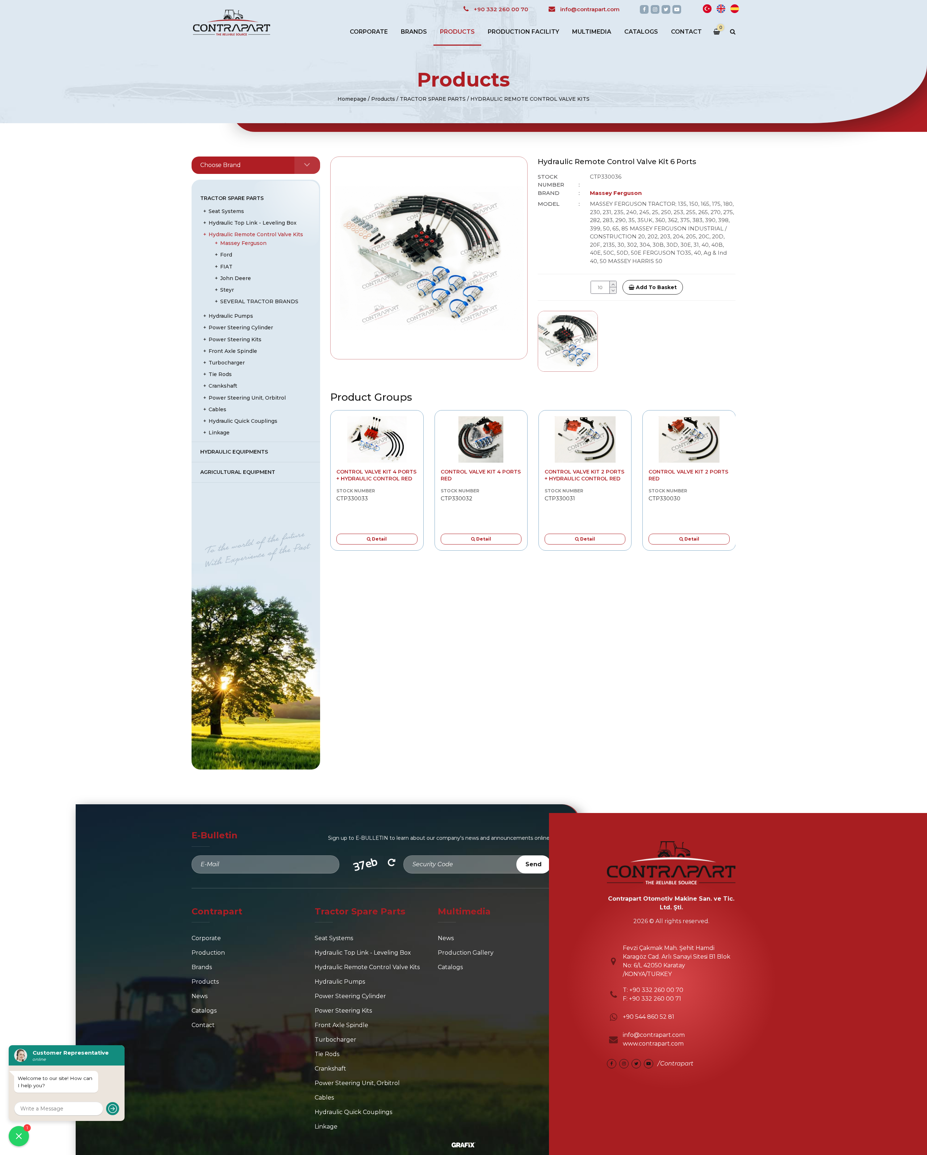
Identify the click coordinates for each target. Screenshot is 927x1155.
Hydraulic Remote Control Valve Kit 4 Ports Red (481, 475)
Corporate (369, 31)
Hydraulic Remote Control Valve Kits (256, 234)
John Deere (235, 278)
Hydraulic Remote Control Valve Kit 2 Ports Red (688, 475)
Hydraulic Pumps (231, 316)
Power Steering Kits (235, 339)
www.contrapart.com (653, 1043)
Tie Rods (220, 374)
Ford (226, 254)
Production (208, 952)
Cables (217, 409)
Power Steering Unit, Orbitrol (247, 398)
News (199, 996)
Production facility (523, 31)
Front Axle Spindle (233, 351)
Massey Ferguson (243, 243)
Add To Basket (655, 287)
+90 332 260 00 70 (655, 990)
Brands (414, 31)
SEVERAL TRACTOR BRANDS (259, 301)
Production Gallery (466, 952)
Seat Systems (226, 211)
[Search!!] (733, 31)
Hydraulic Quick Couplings (243, 421)
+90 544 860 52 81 (648, 1016)
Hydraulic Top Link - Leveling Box (253, 223)
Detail (379, 539)
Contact (686, 31)
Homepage (351, 99)
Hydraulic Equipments (234, 452)
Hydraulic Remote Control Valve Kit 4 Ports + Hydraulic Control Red (376, 475)
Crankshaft (223, 386)
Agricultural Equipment (237, 472)
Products (457, 31)
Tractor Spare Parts (232, 198)
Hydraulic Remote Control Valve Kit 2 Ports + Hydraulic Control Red (584, 475)
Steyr (227, 290)
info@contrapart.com (654, 1034)
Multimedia (591, 31)
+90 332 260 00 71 (655, 998)
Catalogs (641, 31)
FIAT (226, 266)
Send (533, 864)
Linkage (219, 432)
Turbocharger (227, 362)
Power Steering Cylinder (241, 327)
